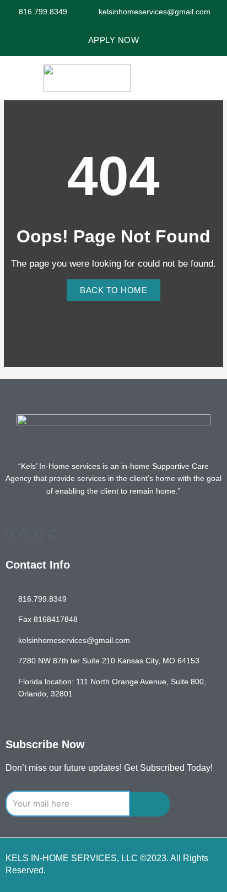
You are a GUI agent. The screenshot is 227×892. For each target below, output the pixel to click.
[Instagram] (53, 534)
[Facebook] (9, 534)
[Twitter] (24, 534)
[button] (211, 78)
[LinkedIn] (38, 534)
